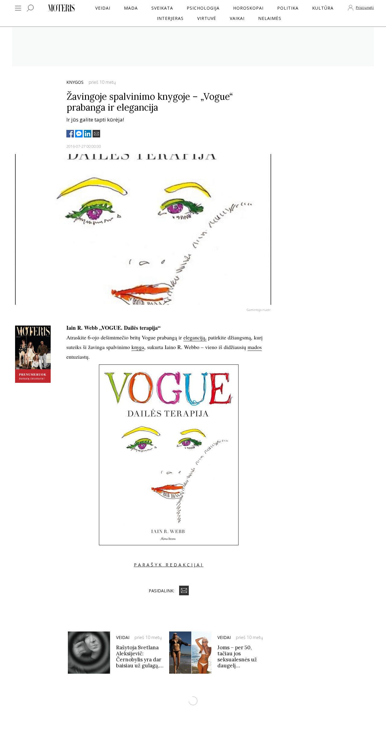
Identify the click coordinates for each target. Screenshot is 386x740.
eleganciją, (195, 337)
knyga (137, 347)
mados (255, 347)
